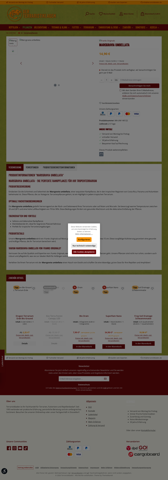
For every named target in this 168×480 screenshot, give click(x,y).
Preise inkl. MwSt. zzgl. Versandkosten (113, 64)
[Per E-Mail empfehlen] (101, 154)
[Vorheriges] (21, 63)
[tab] (15, 167)
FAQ (90, 407)
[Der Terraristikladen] (19, 33)
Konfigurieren (84, 239)
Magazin (91, 418)
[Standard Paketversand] (132, 448)
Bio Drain (84, 316)
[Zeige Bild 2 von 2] (59, 85)
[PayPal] (111, 113)
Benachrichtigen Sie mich (139, 85)
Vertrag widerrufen (25, 468)
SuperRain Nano (114, 316)
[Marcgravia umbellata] (57, 63)
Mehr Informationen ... (84, 234)
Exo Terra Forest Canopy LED (54, 317)
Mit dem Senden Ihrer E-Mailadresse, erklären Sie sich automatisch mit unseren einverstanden (140, 94)
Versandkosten (77, 473)
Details (25, 343)
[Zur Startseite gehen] (31, 14)
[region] (51, 63)
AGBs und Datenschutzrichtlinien (136, 96)
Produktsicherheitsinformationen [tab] (59, 167)
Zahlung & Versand (96, 425)
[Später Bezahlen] (119, 113)
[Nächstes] (93, 63)
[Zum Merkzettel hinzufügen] (33, 288)
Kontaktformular (148, 430)
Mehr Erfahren (94, 422)
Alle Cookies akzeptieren (84, 252)
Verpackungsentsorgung (141, 468)
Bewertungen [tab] (32, 167)
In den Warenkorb (84, 346)
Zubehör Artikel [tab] (16, 277)
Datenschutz (83, 468)
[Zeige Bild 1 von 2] (55, 85)
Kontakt (91, 411)
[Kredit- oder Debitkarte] (132, 113)
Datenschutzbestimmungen (66, 388)
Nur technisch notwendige (84, 245)
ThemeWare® (107, 475)
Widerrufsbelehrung (122, 468)
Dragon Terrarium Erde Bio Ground (24, 317)
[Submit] (105, 378)
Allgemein (91, 401)
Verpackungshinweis (68, 468)
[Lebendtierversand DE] (143, 448)
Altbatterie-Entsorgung (49, 468)
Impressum (94, 468)
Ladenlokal (92, 414)
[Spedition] (143, 454)
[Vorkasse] (102, 113)
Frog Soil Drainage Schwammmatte (143, 317)
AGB (104, 388)
